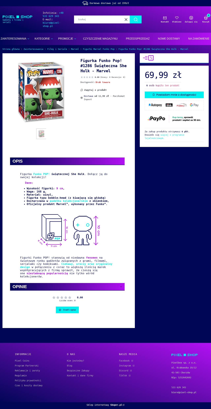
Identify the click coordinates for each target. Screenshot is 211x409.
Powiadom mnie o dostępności (176, 94)
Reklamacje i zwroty (27, 370)
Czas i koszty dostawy (29, 385)
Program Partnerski (27, 365)
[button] (136, 19)
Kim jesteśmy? (75, 360)
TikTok (123, 375)
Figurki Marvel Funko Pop (99, 49)
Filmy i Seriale (57, 49)
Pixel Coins (22, 360)
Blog (69, 365)
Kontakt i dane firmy (80, 375)
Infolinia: (53, 14)
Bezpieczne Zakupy (78, 370)
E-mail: (51, 23)
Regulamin (21, 375)
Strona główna (11, 49)
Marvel (75, 49)
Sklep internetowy (104, 405)
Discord (124, 370)
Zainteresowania (33, 49)
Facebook (125, 360)
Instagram (125, 365)
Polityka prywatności (28, 380)
